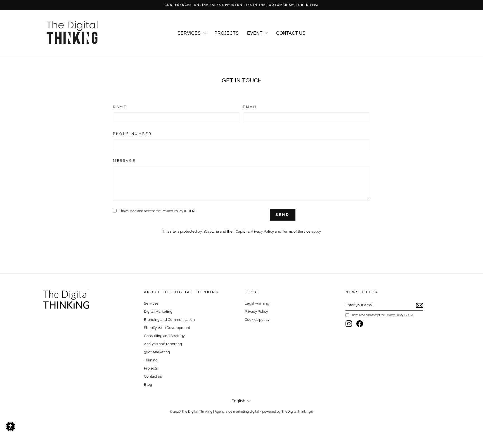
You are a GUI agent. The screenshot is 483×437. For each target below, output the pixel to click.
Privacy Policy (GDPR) (178, 211)
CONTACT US (291, 33)
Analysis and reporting (163, 344)
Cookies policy (257, 319)
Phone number (132, 134)
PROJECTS (226, 33)
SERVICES (189, 33)
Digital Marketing (158, 311)
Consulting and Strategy (164, 336)
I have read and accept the (157, 211)
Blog (148, 384)
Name (120, 107)
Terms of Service (296, 231)
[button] (10, 426)
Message (124, 161)
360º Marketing (157, 352)
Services (151, 303)
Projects (151, 368)
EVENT (255, 33)
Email (250, 107)
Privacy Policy (262, 231)
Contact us (153, 376)
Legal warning (257, 303)
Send (283, 214)
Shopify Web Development (167, 328)
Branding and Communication (169, 319)
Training (151, 360)
